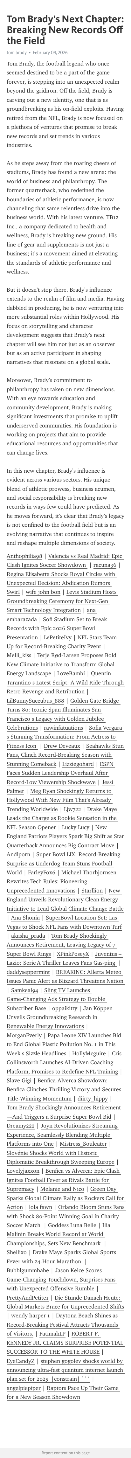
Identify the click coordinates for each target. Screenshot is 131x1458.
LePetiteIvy (58, 637)
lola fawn (40, 1207)
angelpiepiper (24, 1388)
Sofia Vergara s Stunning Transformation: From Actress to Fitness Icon (65, 736)
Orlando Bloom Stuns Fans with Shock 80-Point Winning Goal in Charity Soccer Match (66, 1216)
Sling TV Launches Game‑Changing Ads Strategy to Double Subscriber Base (57, 999)
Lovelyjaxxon (23, 1170)
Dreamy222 (21, 1125)
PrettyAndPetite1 (28, 1297)
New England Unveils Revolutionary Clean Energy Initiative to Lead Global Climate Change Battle (65, 899)
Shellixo (17, 1252)
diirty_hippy (93, 1098)
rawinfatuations (63, 727)
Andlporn (18, 854)
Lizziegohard (78, 763)
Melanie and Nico (62, 1188)
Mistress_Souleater (83, 1143)
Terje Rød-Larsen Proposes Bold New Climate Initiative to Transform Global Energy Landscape (62, 664)
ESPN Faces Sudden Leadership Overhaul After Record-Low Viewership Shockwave (61, 773)
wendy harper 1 (30, 1315)
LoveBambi (71, 673)
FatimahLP (52, 1333)
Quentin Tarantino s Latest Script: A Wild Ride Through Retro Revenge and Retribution (66, 682)
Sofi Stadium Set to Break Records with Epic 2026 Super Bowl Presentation (57, 628)
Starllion (92, 890)
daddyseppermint (28, 972)
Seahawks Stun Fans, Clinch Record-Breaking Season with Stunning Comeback (66, 754)
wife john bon (43, 591)
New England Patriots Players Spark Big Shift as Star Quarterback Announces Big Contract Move (66, 836)
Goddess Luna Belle (72, 1225)
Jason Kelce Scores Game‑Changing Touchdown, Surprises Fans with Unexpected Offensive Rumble (62, 1279)
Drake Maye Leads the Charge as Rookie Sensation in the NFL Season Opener (63, 818)
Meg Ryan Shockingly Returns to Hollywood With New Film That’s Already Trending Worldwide (60, 800)
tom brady (17, 52)
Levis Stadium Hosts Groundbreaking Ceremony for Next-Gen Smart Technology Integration (62, 601)
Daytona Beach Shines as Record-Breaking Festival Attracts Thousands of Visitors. (63, 1324)
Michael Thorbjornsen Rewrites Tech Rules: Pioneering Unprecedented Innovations (62, 881)
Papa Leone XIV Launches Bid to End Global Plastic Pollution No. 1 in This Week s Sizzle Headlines (65, 1044)
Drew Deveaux (62, 745)
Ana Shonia (25, 917)
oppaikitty (64, 1008)
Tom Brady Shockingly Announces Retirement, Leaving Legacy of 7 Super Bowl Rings (62, 944)
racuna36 (104, 564)
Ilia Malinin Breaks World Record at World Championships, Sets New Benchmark (59, 1234)
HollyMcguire (89, 1053)
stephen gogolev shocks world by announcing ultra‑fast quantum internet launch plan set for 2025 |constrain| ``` (66, 1370)
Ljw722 (72, 809)
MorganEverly (24, 1035)
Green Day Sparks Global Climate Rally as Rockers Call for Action (66, 1198)
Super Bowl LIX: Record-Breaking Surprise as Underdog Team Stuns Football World (64, 863)
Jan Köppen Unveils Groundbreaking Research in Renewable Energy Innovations (60, 1017)
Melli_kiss (19, 655)
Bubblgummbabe (28, 1270)
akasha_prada (28, 935)
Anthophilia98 (24, 555)
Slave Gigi (19, 1080)
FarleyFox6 (41, 872)
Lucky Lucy (75, 827)
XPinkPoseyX (73, 953)
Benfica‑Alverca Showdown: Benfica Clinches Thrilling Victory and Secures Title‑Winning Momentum (65, 1089)
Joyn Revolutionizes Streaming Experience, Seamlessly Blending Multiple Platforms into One (63, 1134)
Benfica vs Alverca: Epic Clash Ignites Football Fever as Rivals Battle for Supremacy (64, 1179)
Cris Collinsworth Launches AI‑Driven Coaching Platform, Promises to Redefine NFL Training (65, 1062)
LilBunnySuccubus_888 (35, 700)
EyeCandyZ (21, 1360)
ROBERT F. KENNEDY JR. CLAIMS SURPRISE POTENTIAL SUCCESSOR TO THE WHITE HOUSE (66, 1342)
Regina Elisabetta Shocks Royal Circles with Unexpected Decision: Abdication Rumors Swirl (62, 583)
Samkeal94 (24, 990)
